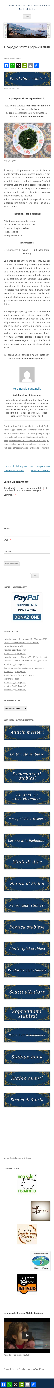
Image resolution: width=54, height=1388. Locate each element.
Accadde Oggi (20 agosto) (15, 671)
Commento (10, 494)
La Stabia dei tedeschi (13, 646)
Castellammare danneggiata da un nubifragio (24, 668)
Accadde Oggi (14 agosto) (15, 689)
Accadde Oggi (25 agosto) (15, 649)
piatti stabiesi (14, 437)
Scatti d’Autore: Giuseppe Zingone (19, 675)
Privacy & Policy (10, 1369)
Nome (7, 528)
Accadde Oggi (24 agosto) (15, 653)
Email (7, 539)
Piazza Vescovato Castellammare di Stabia (27, 440)
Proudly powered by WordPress (31, 1369)
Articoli (40, 426)
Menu (27, 17)
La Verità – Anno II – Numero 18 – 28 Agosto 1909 (25, 639)
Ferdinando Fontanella (39, 447)
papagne (40, 433)
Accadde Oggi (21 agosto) (15, 664)
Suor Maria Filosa (11, 678)
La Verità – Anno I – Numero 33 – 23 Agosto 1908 (25, 657)
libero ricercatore (27, 433)
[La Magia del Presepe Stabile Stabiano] (27, 1335)
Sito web (8, 551)
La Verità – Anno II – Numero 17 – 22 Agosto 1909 (25, 660)
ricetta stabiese (29, 444)
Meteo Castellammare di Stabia (17, 1158)
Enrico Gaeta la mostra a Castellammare (21, 642)
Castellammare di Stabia (33, 429)
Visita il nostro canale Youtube (17, 1354)
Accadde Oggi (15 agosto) (15, 686)
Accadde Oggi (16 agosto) (15, 682)
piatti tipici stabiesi (29, 437)
